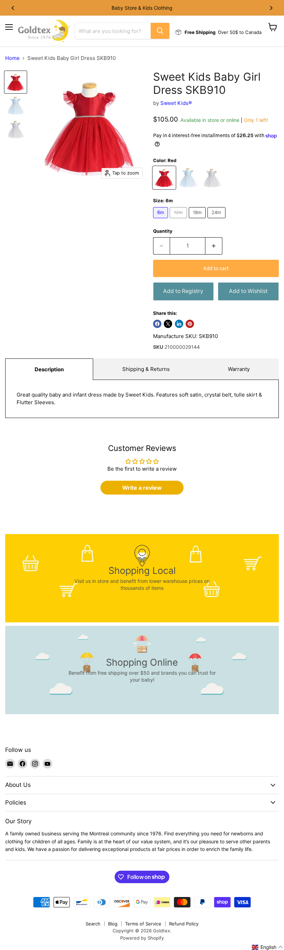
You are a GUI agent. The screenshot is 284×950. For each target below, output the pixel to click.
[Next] (270, 8)
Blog (112, 923)
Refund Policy (183, 923)
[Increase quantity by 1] (213, 246)
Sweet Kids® (176, 103)
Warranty (239, 369)
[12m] (179, 219)
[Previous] (13, 8)
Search (93, 923)
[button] (267, 947)
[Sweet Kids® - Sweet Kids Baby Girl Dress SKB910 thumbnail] (16, 82)
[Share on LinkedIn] (179, 324)
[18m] (198, 219)
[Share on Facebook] (157, 324)
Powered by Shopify (142, 938)
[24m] (217, 219)
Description (49, 369)
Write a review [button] (142, 487)
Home (12, 58)
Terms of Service (143, 923)
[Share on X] (168, 324)
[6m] (161, 219)
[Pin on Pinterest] (190, 324)
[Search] (160, 31)
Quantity (162, 231)
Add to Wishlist (248, 291)
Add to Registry (183, 291)
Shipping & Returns (146, 369)
